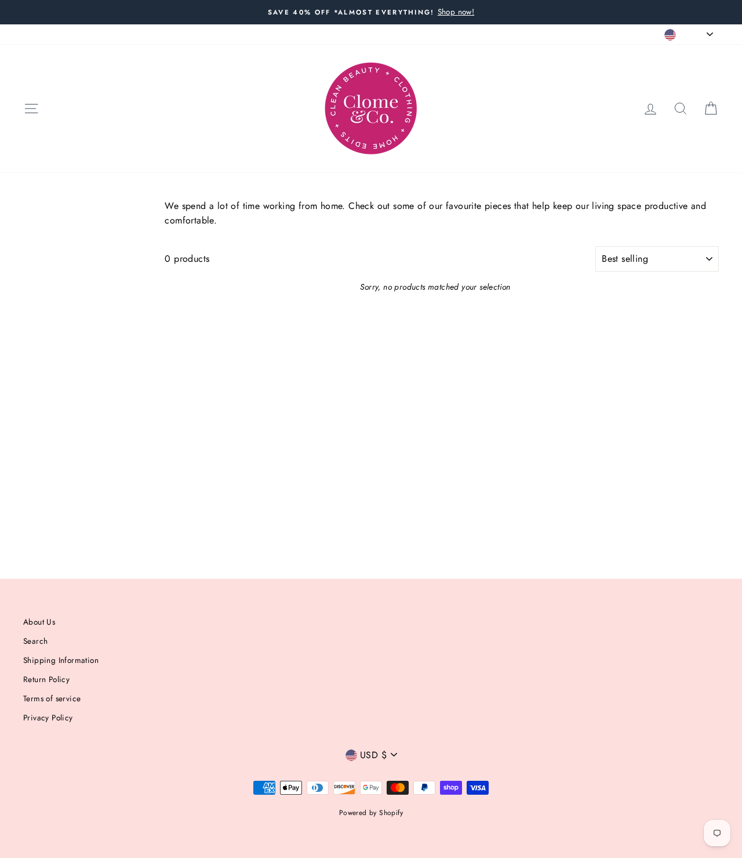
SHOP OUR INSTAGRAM (248, 33)
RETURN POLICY (102, 33)
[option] (371, 12)
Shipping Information (61, 660)
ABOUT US (42, 33)
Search (35, 641)
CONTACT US (168, 33)
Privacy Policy (48, 717)
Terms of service (52, 698)
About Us (39, 622)
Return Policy (46, 679)
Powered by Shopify (371, 812)
